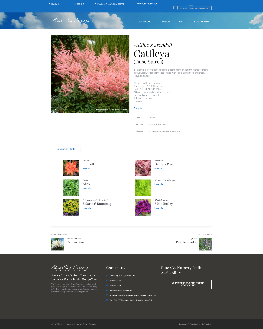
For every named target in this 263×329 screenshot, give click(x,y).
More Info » (87, 168)
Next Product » (205, 234)
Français (138, 108)
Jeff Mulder (207, 324)
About (182, 21)
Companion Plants (65, 148)
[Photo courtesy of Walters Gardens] (90, 74)
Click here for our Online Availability (195, 8)
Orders (166, 21)
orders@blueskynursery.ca (121, 290)
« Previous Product (60, 234)
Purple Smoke (186, 241)
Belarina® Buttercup (97, 202)
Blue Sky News (201, 21)
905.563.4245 (79, 4)
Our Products (146, 21)
